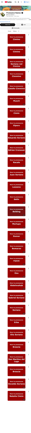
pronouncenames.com (5, 21)
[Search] (15, 2)
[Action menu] (28, 34)
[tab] (9, 31)
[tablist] (15, 31)
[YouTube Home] (8, 2)
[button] (21, 31)
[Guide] (2, 2)
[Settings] (21, 2)
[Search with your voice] (18, 2)
